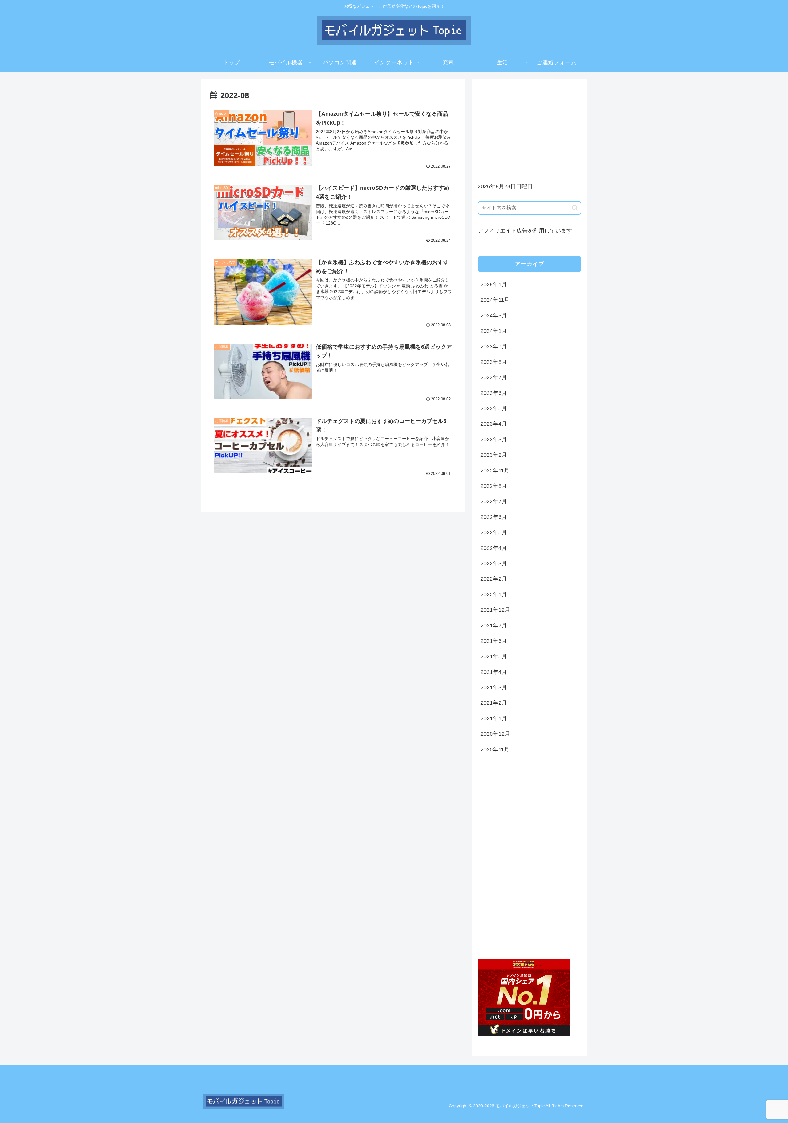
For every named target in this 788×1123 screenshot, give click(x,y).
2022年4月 (493, 548)
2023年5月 (493, 408)
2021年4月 (493, 672)
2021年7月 (493, 626)
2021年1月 (493, 718)
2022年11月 (494, 471)
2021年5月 (493, 656)
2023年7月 (493, 377)
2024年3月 (493, 316)
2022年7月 (493, 501)
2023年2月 (493, 455)
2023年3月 (493, 439)
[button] (574, 207)
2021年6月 (493, 641)
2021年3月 (493, 687)
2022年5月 (493, 532)
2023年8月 (493, 362)
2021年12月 (495, 610)
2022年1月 (493, 594)
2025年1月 (493, 284)
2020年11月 (494, 750)
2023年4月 (493, 424)
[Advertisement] (529, 128)
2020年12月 (495, 734)
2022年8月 (493, 486)
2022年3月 (493, 563)
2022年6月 (493, 517)
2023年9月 (493, 347)
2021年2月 (493, 703)
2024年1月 (493, 331)
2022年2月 (493, 579)
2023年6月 (493, 393)
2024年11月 (494, 300)
